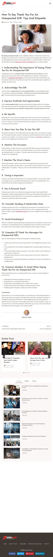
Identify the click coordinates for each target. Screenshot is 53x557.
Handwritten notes (21, 211)
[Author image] (2, 22)
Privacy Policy (13, 544)
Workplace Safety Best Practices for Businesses (34, 436)
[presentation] (13, 348)
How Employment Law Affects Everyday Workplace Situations (34, 411)
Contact (46, 544)
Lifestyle (4, 11)
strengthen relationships (15, 78)
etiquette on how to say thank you (25, 62)
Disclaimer (23, 544)
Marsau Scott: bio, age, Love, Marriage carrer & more (39, 359)
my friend (39, 137)
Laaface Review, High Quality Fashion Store (13, 328)
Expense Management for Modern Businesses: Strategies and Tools (33, 424)
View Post (25, 390)
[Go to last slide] (4, 356)
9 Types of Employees (45, 328)
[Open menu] (50, 3)
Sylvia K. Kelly (8, 22)
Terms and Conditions (35, 544)
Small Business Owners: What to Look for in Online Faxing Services (35, 399)
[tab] (23, 372)
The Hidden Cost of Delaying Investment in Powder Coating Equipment (35, 449)
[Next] (49, 356)
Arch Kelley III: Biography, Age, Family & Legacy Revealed (12, 360)
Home (5, 544)
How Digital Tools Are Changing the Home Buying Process (35, 386)
